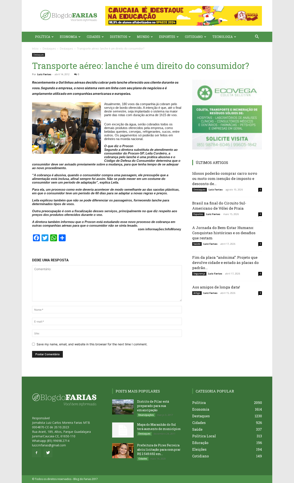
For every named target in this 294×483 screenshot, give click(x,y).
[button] (183, 16)
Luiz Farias (44, 74)
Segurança (199, 273)
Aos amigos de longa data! (216, 287)
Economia (68, 37)
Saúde (196, 243)
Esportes (167, 37)
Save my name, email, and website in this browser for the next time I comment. (92, 344)
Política (42, 37)
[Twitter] (48, 453)
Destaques (49, 48)
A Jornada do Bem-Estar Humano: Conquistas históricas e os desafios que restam (223, 232)
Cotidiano (194, 37)
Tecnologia (222, 37)
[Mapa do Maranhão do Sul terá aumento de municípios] (123, 430)
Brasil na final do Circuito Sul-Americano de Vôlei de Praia (219, 206)
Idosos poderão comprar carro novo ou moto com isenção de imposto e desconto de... (224, 178)
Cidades (93, 37)
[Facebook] (36, 453)
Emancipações (146, 414)
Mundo (143, 37)
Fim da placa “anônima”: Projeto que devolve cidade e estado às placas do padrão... (225, 262)
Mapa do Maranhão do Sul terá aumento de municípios (159, 426)
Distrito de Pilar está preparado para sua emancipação (153, 405)
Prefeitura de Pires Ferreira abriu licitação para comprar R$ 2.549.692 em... (159, 449)
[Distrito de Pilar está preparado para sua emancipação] (123, 406)
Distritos (118, 37)
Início (35, 48)
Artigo (196, 292)
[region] (183, 16)
